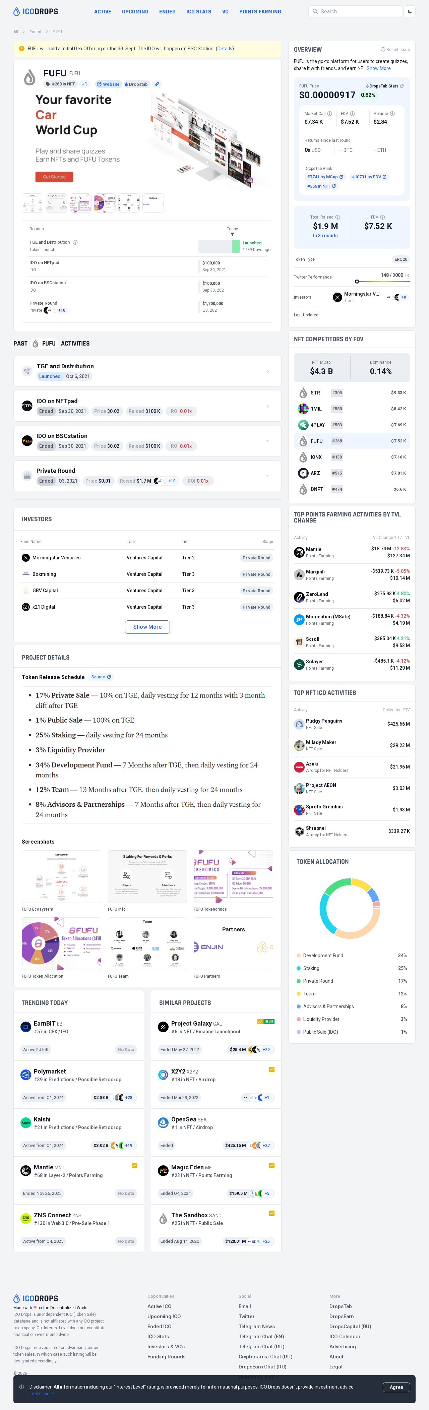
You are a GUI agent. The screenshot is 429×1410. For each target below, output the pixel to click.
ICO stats (198, 11)
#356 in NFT (318, 186)
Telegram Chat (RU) (262, 1347)
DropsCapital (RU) (350, 1327)
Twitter (247, 1316)
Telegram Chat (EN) (261, 1337)
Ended (167, 11)
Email (245, 1306)
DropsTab (340, 1306)
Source (98, 677)
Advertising (342, 1347)
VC (225, 11)
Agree (396, 1387)
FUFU (57, 31)
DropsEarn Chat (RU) (263, 1367)
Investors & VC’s (166, 1347)
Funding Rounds (166, 1357)
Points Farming (260, 11)
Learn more (41, 1393)
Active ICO (159, 1306)
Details (225, 48)
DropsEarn (341, 1316)
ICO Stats (158, 1337)
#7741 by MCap (322, 176)
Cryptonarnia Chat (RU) (266, 1357)
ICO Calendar (345, 1337)
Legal (335, 1367)
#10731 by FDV (366, 176)
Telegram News (257, 1327)
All (15, 31)
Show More (147, 627)
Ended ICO (159, 1327)
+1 (84, 84)
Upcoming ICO (164, 1316)
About (336, 1357)
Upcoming (135, 11)
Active (102, 11)
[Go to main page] (35, 11)
